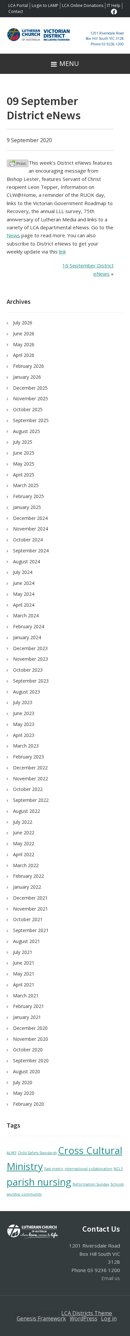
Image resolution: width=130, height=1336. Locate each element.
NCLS (118, 1168)
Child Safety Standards (37, 1152)
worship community (24, 1194)
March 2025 (26, 485)
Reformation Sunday (91, 1184)
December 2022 (30, 767)
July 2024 (22, 572)
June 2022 (23, 832)
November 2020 (30, 1039)
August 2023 (26, 692)
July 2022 (22, 822)
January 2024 (27, 637)
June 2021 (23, 963)
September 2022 (31, 800)
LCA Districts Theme (86, 1313)
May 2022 (23, 843)
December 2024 (30, 518)
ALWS (11, 1152)
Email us (110, 1278)
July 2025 (22, 442)
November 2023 (30, 659)
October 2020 (28, 1049)
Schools (117, 1184)
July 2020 (22, 1082)
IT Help (113, 5)
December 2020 (30, 1028)
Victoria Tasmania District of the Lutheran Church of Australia (39, 38)
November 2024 (30, 529)
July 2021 (22, 952)
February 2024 (28, 626)
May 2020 (23, 1093)
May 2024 (23, 594)
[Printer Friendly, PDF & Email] (18, 163)
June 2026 (23, 333)
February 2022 (28, 876)
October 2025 (28, 409)
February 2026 (28, 366)
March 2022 (26, 865)
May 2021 (23, 974)
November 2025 (30, 398)
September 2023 (31, 681)
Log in (109, 1318)
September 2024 (31, 550)
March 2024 (26, 615)
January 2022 (27, 887)
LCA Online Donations (82, 5)
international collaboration (88, 1168)
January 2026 (27, 377)
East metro (53, 1168)
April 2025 (23, 475)
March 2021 (26, 995)
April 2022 (23, 854)
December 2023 (30, 648)
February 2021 (28, 1006)
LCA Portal (18, 5)
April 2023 (23, 735)
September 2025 (31, 420)
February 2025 (28, 496)
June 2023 (23, 713)
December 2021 (30, 898)
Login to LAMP (45, 5)
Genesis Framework (41, 1318)
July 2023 (22, 702)
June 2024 (23, 583)
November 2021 (30, 909)
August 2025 (26, 431)
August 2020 (26, 1071)
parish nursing (39, 1182)
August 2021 (26, 941)
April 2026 (23, 355)
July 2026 (22, 322)
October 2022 (28, 789)
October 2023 (28, 670)
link (62, 251)
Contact (15, 11)
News (13, 235)
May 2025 (23, 464)
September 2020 (31, 1060)
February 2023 (28, 756)
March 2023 (26, 746)
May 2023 (23, 724)
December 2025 (30, 388)
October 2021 (28, 919)
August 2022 (26, 811)
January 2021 (27, 1017)
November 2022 (30, 778)
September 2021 (31, 930)
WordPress (83, 1318)
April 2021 (23, 984)
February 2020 (28, 1104)
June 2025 (23, 453)
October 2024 (28, 539)
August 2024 (26, 561)
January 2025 (27, 507)
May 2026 (23, 344)
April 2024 (23, 605)
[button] (65, 64)
